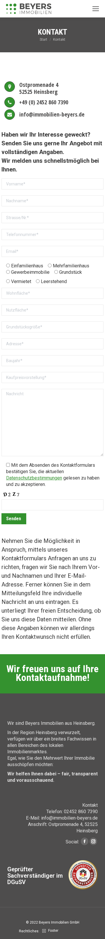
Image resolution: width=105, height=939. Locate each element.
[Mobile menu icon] (95, 8)
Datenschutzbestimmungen (34, 478)
